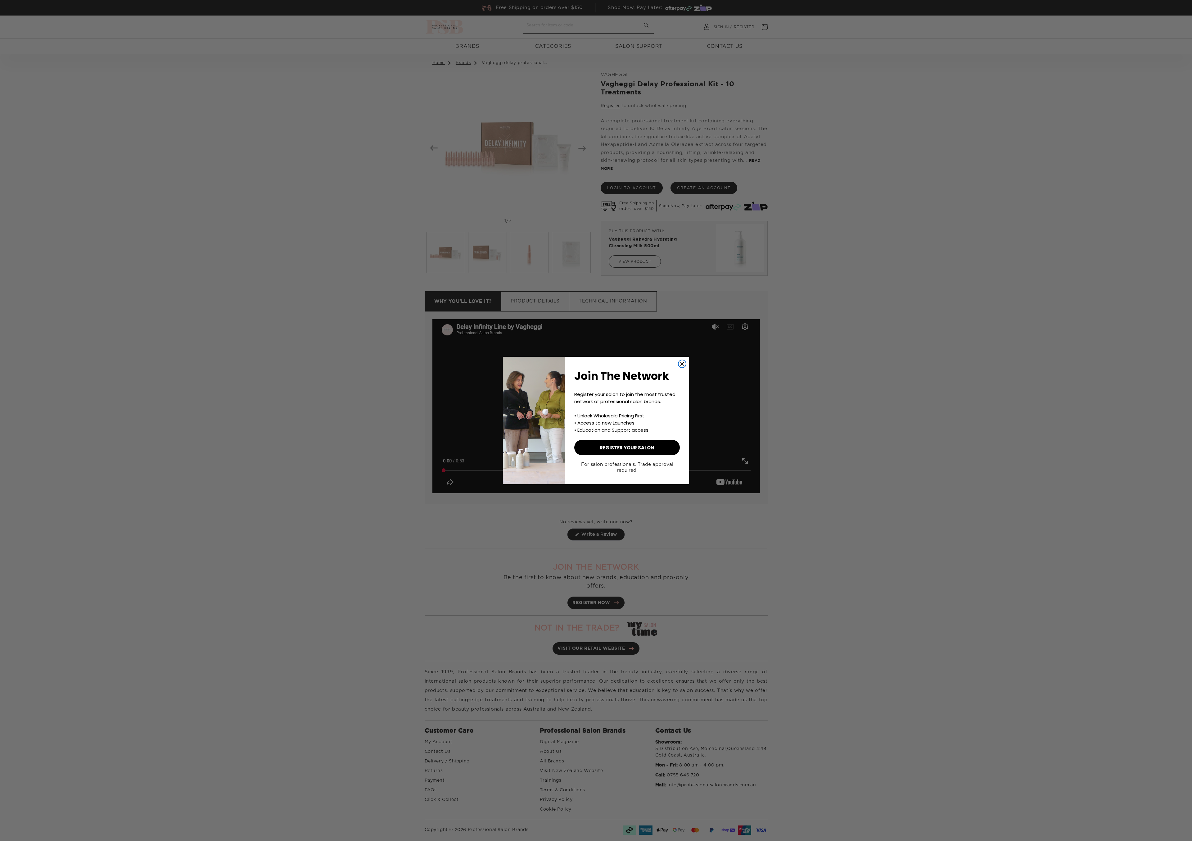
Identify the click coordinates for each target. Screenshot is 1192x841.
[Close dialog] (682, 364)
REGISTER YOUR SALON (627, 447)
